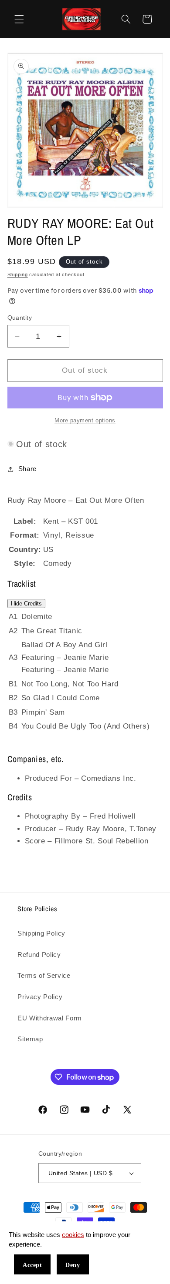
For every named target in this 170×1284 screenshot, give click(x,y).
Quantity (19, 317)
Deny (72, 1265)
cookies (73, 1234)
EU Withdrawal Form (49, 1018)
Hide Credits (26, 603)
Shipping (17, 274)
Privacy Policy (39, 996)
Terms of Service (44, 975)
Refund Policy (39, 954)
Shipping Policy (41, 933)
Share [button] (27, 468)
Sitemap (30, 1039)
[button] (19, 19)
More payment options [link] (85, 420)
